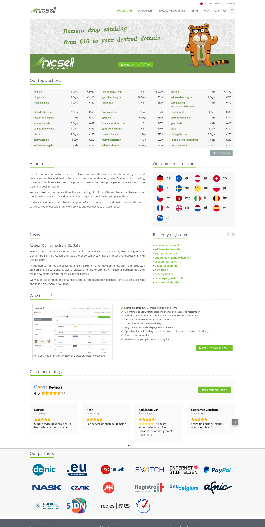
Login (232, 3)
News (194, 10)
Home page (124, 10)
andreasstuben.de (166, 253)
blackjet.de (161, 270)
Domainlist (146, 10)
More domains (221, 153)
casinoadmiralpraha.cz (168, 282)
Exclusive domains (172, 10)
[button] (30, 422)
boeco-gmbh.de (164, 274)
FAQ (206, 10)
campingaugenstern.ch (169, 278)
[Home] (43, 11)
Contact (220, 10)
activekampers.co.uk (167, 245)
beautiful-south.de (166, 265)
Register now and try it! (215, 348)
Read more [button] (145, 434)
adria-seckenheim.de (167, 249)
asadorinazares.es (166, 261)
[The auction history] (72, 329)
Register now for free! (136, 64)
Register (219, 3)
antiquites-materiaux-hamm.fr (173, 257)
